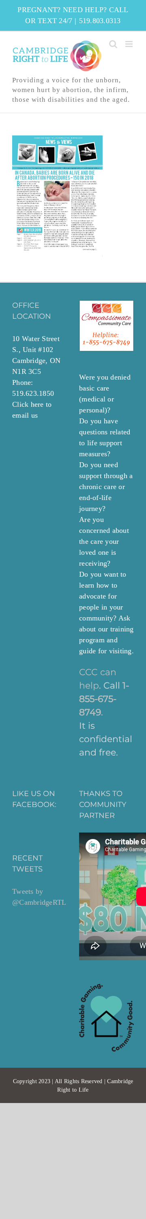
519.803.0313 (100, 21)
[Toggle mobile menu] (129, 44)
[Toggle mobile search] (113, 44)
